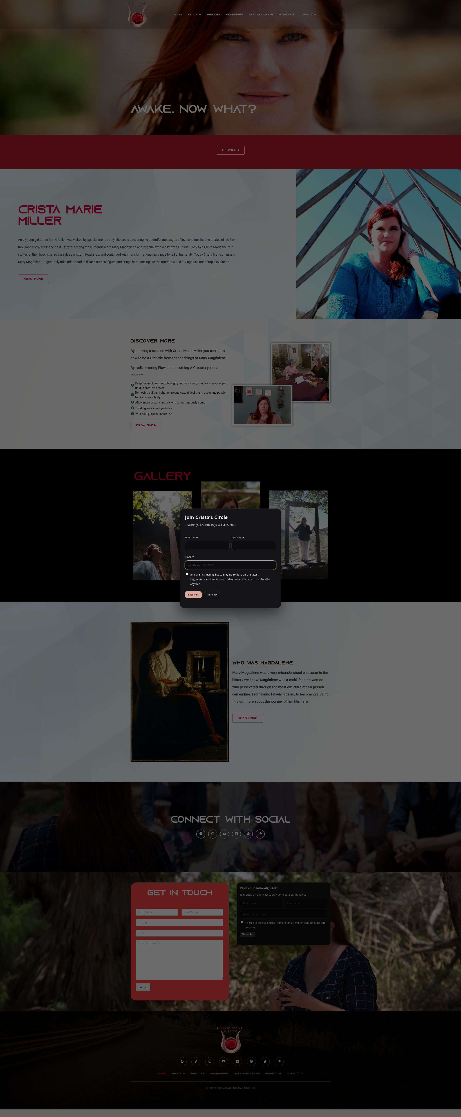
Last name (237, 537)
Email (189, 557)
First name (191, 537)
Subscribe (193, 595)
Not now (212, 595)
